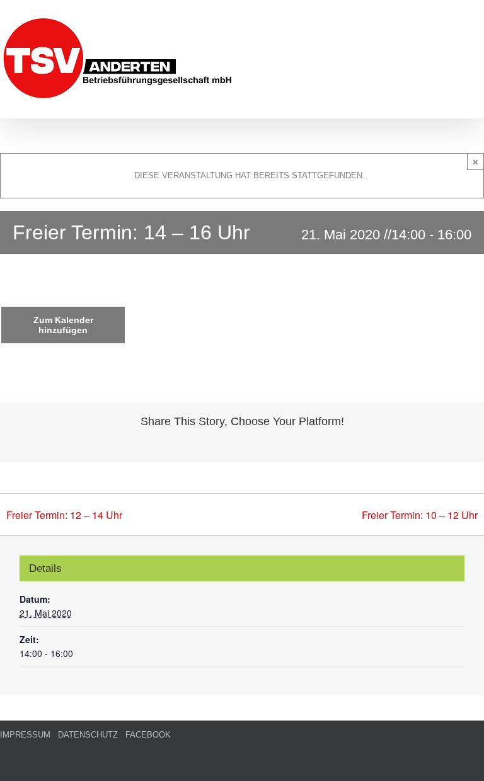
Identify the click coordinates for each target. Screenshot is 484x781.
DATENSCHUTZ (88, 734)
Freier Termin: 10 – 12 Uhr (420, 515)
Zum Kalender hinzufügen (63, 325)
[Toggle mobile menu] (479, 19)
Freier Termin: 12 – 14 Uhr (64, 515)
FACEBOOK (148, 734)
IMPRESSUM (25, 734)
